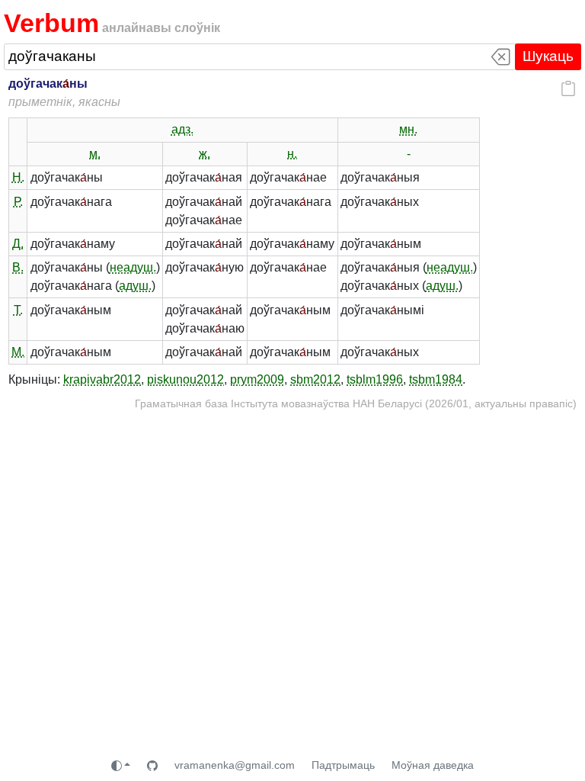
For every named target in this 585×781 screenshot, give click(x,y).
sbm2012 (315, 379)
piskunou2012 (185, 379)
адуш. (135, 285)
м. (95, 153)
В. (18, 267)
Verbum (51, 23)
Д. (18, 243)
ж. (204, 153)
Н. (18, 177)
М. (17, 352)
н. (292, 153)
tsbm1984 (435, 379)
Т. (18, 310)
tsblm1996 (375, 379)
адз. (182, 129)
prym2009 (257, 379)
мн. (408, 129)
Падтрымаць (343, 765)
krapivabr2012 (102, 379)
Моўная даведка (433, 765)
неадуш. (133, 267)
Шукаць (548, 56)
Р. (18, 201)
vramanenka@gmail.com (234, 765)
